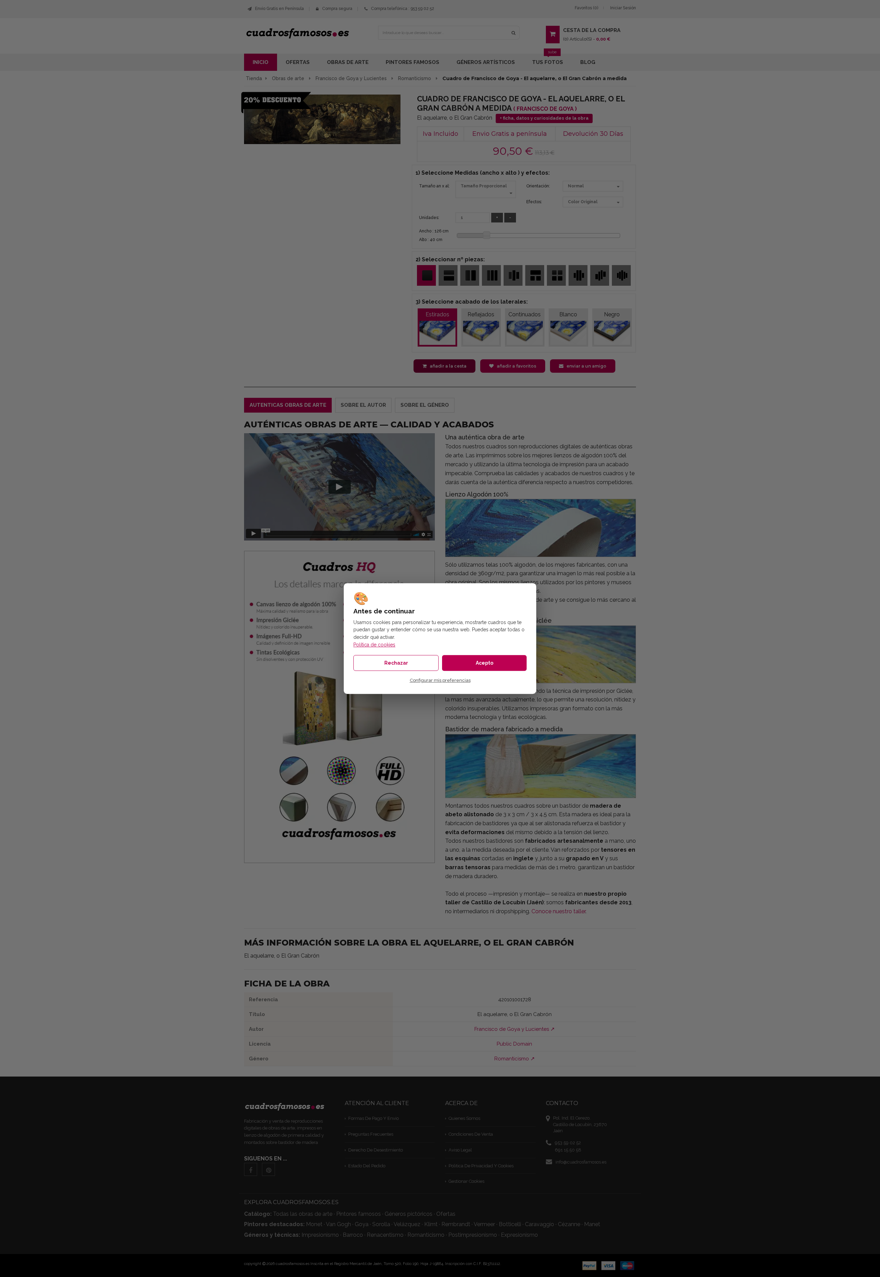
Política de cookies (374, 644)
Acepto (484, 663)
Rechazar (396, 663)
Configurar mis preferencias (440, 680)
